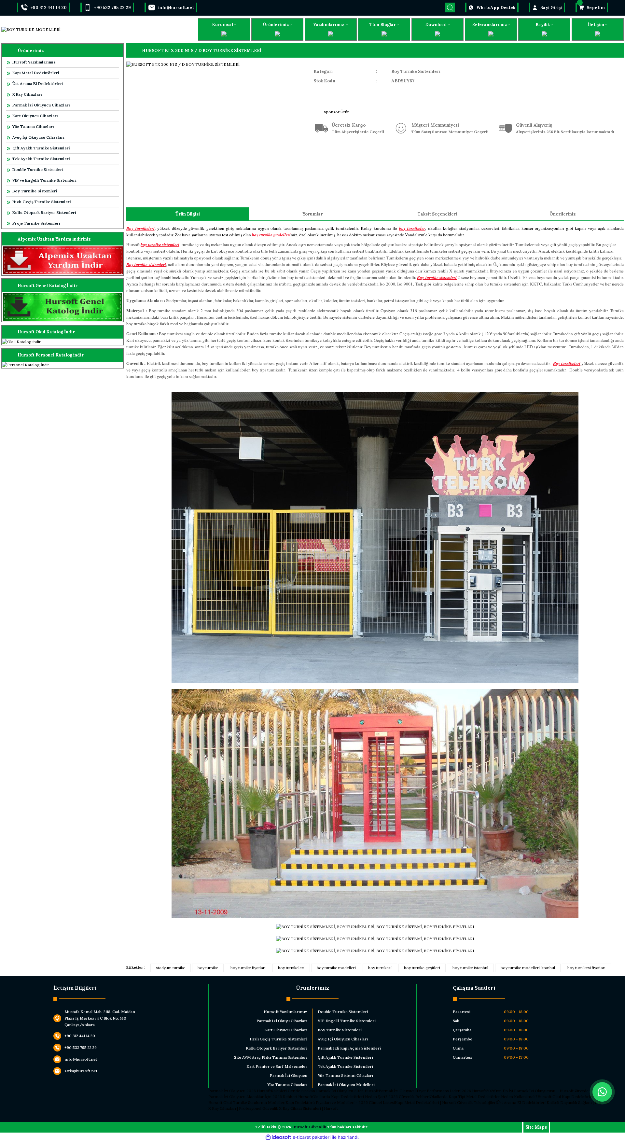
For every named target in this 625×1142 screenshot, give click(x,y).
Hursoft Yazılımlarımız (34, 62)
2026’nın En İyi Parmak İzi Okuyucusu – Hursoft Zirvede (537, 1090)
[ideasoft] (278, 1137)
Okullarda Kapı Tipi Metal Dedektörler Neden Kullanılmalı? (483, 1096)
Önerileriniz (562, 214)
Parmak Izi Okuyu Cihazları (282, 1020)
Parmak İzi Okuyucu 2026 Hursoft (239, 1090)
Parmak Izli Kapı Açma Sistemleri (349, 1048)
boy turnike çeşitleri (422, 967)
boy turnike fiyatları (248, 967)
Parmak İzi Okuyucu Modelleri (346, 1084)
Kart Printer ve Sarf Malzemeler (276, 1066)
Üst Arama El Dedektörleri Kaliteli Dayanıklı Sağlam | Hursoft (553, 1102)
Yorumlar (312, 214)
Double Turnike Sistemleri (37, 169)
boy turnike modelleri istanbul (528, 967)
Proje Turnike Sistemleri (36, 223)
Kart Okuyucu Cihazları (35, 115)
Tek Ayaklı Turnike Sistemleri (41, 158)
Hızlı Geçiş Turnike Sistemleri (41, 201)
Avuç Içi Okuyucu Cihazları (343, 1039)
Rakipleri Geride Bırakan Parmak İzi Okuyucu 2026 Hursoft (325, 1090)
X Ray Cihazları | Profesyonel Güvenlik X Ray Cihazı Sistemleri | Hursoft (273, 1108)
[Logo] (31, 29)
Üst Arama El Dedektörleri (37, 83)
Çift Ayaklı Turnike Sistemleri (41, 148)
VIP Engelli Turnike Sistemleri (347, 1020)
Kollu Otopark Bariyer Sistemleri (44, 212)
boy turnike (208, 967)
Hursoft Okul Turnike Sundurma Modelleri (246, 1102)
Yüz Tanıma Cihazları (33, 126)
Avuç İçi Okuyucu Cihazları (38, 137)
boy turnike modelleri (336, 967)
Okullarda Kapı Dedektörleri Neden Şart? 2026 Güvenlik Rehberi (371, 1096)
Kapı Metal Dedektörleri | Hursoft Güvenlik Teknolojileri (446, 1102)
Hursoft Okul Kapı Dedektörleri (566, 1096)
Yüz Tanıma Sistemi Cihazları (345, 1075)
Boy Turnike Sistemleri (34, 190)
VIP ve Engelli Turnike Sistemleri (44, 180)
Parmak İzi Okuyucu (288, 1075)
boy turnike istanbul (470, 967)
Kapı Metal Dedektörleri (35, 72)
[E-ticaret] (312, 1137)
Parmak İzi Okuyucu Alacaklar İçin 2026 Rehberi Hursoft (260, 1096)
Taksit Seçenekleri (437, 214)
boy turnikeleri (291, 967)
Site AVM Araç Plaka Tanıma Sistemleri (270, 1057)
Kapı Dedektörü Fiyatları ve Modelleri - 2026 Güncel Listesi (340, 1102)
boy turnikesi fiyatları (586, 967)
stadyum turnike (170, 967)
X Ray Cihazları (27, 94)
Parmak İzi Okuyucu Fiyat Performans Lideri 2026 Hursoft (432, 1090)
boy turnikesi (380, 967)
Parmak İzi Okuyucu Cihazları (41, 105)
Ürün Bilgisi (187, 214)
